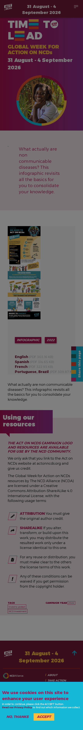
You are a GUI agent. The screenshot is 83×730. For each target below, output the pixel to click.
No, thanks (17, 717)
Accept (44, 717)
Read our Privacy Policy (17, 707)
